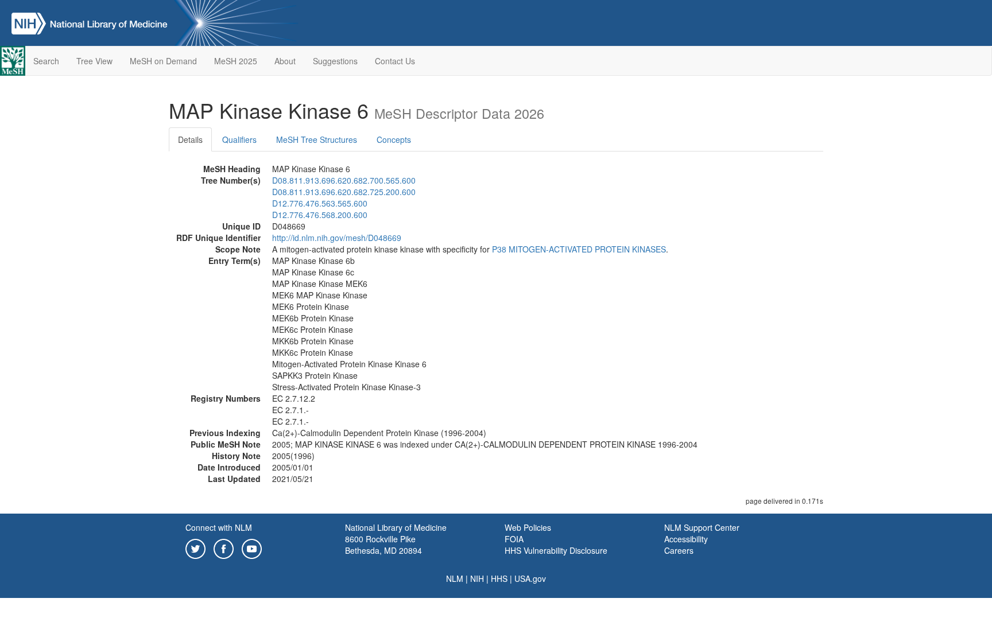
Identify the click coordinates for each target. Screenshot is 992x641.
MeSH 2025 (235, 61)
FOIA (514, 539)
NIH (477, 578)
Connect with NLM (218, 527)
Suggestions (335, 61)
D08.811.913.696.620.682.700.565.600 (344, 180)
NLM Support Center (701, 527)
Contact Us (395, 61)
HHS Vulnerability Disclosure (556, 550)
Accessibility (686, 539)
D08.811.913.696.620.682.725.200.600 (344, 191)
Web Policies (528, 527)
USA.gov (530, 578)
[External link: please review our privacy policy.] (195, 547)
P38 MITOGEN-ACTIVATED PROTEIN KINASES (579, 249)
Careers (678, 550)
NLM (454, 578)
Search (46, 61)
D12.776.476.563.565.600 (319, 203)
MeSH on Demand (163, 61)
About (285, 61)
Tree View (94, 61)
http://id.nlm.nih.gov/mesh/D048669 (336, 237)
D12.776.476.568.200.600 (319, 214)
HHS (499, 578)
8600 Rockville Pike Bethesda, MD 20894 (383, 544)
